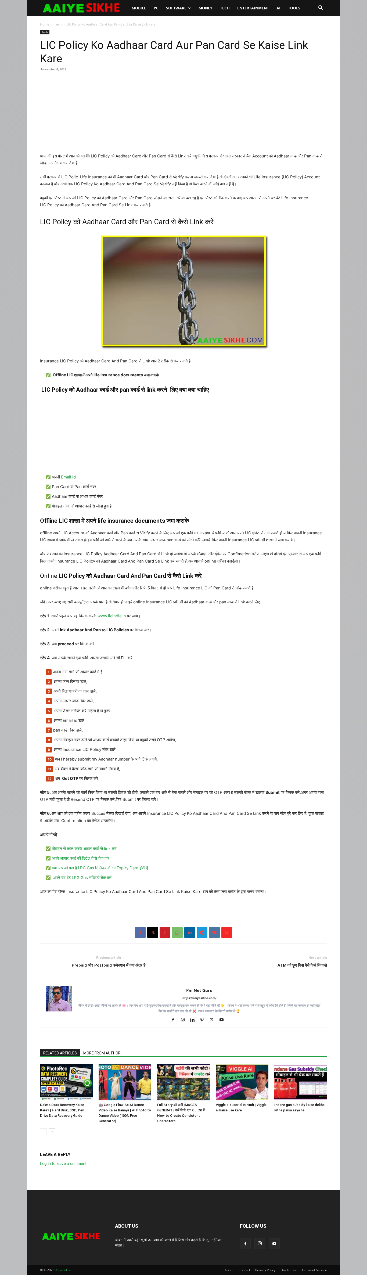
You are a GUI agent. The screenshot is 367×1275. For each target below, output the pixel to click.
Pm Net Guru (199, 990)
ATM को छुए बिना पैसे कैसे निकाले (302, 965)
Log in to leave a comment (63, 1163)
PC (156, 7)
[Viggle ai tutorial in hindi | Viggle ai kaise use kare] (242, 1082)
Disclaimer (288, 1270)
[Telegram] (202, 932)
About (229, 1270)
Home (44, 24)
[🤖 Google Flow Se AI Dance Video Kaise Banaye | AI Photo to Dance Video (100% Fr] (125, 1082)
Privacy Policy (265, 1270)
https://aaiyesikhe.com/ (199, 998)
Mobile (139, 7)
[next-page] (52, 1131)
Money (206, 7)
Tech (225, 7)
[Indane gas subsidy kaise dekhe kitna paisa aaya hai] (300, 1082)
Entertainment (253, 7)
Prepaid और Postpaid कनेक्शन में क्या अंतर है (108, 965)
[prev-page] (43, 1131)
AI (278, 7)
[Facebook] (140, 932)
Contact (244, 1270)
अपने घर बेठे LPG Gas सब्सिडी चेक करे (83, 877)
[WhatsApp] (177, 932)
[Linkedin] (189, 932)
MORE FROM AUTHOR (102, 1053)
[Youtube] (223, 1020)
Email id (69, 477)
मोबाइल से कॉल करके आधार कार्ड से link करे (85, 848)
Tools (294, 7)
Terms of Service (314, 1270)
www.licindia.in (112, 615)
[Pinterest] (165, 932)
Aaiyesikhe (63, 1270)
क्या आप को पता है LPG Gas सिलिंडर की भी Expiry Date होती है (100, 867)
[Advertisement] (183, 115)
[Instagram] (184, 1020)
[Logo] (84, 8)
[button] (320, 8)
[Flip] (226, 932)
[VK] (214, 932)
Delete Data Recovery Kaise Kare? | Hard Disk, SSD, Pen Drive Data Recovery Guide (62, 1110)
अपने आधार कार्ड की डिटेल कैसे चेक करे (81, 858)
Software (176, 7)
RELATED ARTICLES (60, 1053)
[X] (152, 932)
